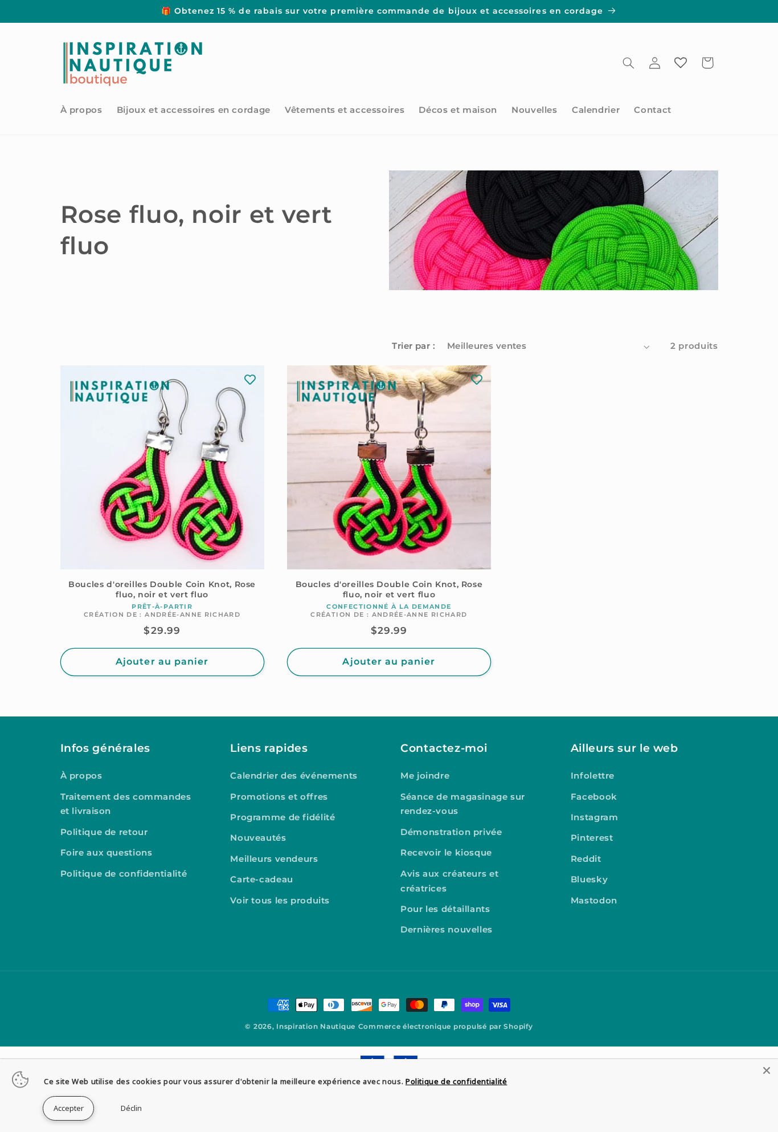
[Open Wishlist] (681, 63)
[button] (628, 63)
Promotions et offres (279, 797)
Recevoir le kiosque (446, 853)
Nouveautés (258, 838)
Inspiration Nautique (315, 1027)
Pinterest (592, 838)
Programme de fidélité (282, 817)
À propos (81, 776)
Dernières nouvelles (446, 930)
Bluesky (589, 879)
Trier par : (413, 346)
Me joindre (424, 776)
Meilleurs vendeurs (274, 859)
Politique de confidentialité (123, 874)
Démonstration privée (451, 832)
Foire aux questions (106, 853)
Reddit (586, 859)
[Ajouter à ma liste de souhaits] (250, 379)
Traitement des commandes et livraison (125, 804)
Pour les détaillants (445, 909)
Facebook (594, 797)
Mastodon (594, 900)
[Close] (766, 1070)
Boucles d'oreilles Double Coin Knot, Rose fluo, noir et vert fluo (162, 589)
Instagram (595, 817)
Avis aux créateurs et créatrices (449, 881)
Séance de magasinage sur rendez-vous (462, 804)
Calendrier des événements (294, 776)
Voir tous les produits (280, 900)
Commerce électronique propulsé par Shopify (445, 1027)
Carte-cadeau (261, 879)
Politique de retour (104, 832)
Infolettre (593, 776)
